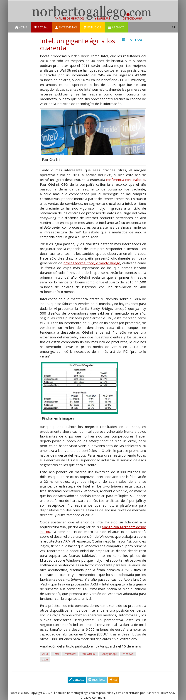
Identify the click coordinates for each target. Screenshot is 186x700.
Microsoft (70, 653)
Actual (42, 27)
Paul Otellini (88, 653)
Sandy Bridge (109, 653)
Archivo (117, 27)
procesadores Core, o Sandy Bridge (92, 263)
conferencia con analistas (125, 179)
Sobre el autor (19, 693)
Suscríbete (98, 680)
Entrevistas (67, 27)
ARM (45, 653)
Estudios (94, 27)
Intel (56, 653)
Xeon (45, 659)
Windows (127, 653)
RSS (114, 680)
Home (22, 27)
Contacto (78, 680)
